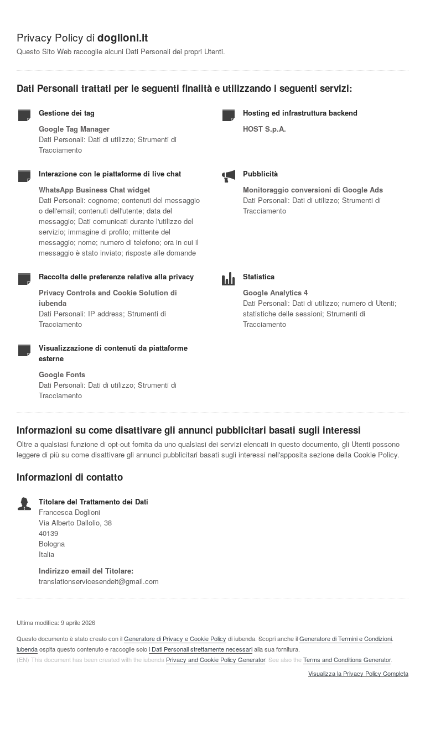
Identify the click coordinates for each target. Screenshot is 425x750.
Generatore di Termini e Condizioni (345, 638)
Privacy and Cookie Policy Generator (215, 659)
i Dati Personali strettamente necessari (200, 648)
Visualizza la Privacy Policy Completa (358, 673)
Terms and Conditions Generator (347, 659)
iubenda (27, 648)
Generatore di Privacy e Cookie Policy (175, 638)
